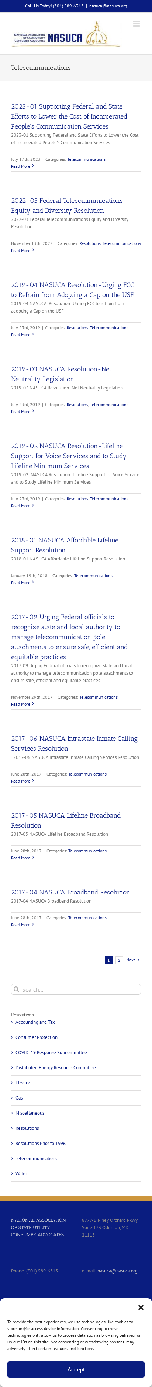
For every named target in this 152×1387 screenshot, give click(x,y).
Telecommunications (86, 159)
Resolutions (90, 243)
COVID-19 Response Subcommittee (51, 1052)
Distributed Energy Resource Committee (55, 1067)
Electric (23, 1083)
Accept (76, 1369)
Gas (19, 1098)
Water (21, 1173)
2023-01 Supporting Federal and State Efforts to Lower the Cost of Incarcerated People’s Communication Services (69, 116)
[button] (141, 1307)
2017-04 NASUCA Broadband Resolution (70, 892)
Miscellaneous (29, 1113)
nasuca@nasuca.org (108, 5)
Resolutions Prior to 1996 (40, 1143)
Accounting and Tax (35, 1022)
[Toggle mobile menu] (137, 24)
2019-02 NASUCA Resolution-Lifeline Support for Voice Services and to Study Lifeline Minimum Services (69, 456)
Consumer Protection (36, 1037)
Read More (20, 166)
